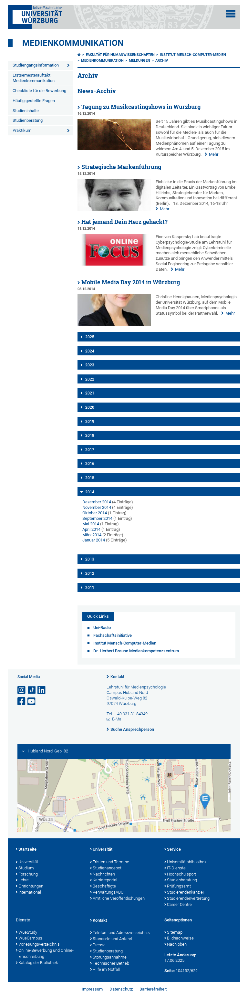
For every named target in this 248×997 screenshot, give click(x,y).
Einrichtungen (30, 886)
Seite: (169, 970)
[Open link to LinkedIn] (41, 690)
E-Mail (117, 719)
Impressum (92, 989)
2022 (89, 379)
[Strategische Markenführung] (114, 209)
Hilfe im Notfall (106, 969)
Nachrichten (104, 874)
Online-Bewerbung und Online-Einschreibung (46, 953)
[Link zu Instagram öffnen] (21, 690)
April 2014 (91, 529)
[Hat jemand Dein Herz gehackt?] (114, 264)
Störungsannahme (110, 957)
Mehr (213, 154)
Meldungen (139, 60)
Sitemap (174, 932)
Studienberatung (28, 120)
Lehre (23, 879)
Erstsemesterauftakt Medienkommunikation (34, 78)
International (29, 892)
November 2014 (96, 507)
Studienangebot (107, 868)
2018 (89, 435)
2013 (89, 559)
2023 (89, 365)
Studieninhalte (26, 110)
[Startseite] (79, 55)
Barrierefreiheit (153, 989)
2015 (89, 478)
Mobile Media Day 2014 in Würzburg (130, 282)
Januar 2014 (93, 540)
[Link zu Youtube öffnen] (31, 701)
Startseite (27, 849)
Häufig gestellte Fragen (34, 100)
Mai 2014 (90, 523)
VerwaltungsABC (108, 892)
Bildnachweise (180, 938)
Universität (28, 861)
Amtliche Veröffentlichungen (119, 898)
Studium (26, 868)
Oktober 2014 (94, 512)
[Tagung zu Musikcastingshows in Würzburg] (114, 148)
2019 (89, 421)
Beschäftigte (104, 886)
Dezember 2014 (96, 501)
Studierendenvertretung (188, 898)
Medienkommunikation (72, 43)
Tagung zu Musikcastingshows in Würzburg (141, 106)
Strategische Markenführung (121, 167)
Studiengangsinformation (36, 65)
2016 (89, 463)
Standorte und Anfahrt (112, 938)
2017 (89, 449)
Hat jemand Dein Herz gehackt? (124, 222)
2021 (89, 393)
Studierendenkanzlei (185, 892)
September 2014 (97, 518)
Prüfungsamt (179, 886)
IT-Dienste (176, 868)
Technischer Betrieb (111, 963)
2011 (89, 587)
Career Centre (179, 904)
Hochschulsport (181, 874)
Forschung (28, 874)
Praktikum (22, 130)
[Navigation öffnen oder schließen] (230, 13)
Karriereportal (105, 879)
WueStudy (27, 932)
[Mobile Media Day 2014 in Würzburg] (114, 324)
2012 (89, 573)
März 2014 (91, 534)
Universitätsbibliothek (186, 861)
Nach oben (177, 944)
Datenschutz (121, 989)
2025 (89, 337)
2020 (89, 407)
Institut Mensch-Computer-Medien (193, 55)
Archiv (161, 60)
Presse (99, 944)
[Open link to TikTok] (31, 690)
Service (174, 849)
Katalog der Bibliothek (38, 962)
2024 (89, 351)
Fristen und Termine (111, 861)
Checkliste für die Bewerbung (39, 90)
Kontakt (117, 677)
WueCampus (30, 938)
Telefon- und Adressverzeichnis (121, 932)
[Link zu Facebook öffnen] (21, 701)
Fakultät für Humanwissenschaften (120, 55)
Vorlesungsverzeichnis (39, 944)
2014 (89, 492)
